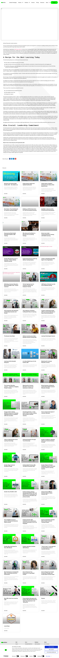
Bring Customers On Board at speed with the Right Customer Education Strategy (48, 387)
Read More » (6, 193)
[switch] (25, 655)
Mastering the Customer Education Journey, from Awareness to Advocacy (28, 387)
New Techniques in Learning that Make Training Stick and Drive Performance (11, 573)
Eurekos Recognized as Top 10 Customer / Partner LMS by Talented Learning (10, 260)
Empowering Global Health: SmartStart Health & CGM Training (10, 234)
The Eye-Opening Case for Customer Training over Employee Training (28, 285)
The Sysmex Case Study (9, 336)
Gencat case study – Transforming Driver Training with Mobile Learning (47, 234)
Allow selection (51, 649)
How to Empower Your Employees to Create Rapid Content (28, 573)
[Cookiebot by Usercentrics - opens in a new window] (6, 656)
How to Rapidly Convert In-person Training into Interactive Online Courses (11, 521)
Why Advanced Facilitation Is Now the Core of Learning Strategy (29, 234)
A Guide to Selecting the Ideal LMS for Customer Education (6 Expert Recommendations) (48, 312)
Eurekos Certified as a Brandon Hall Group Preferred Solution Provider (48, 441)
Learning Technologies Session (48, 336)
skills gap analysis (18, 49)
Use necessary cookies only (51, 652)
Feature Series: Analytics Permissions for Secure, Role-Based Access (47, 185)
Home (17, 643)
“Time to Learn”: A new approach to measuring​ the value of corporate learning (48, 548)
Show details (48, 656)
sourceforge (6, 626)
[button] (20, 2)
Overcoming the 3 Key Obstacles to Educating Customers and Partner (11, 312)
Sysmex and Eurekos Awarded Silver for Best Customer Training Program (47, 521)
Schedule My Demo (28, 643)
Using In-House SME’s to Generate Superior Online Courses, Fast (46, 493)
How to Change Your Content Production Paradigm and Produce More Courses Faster (47, 573)
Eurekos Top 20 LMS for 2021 (10, 491)
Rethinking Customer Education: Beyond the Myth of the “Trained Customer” (11, 285)
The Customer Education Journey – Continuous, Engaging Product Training (11, 387)
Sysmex (43, 598)
